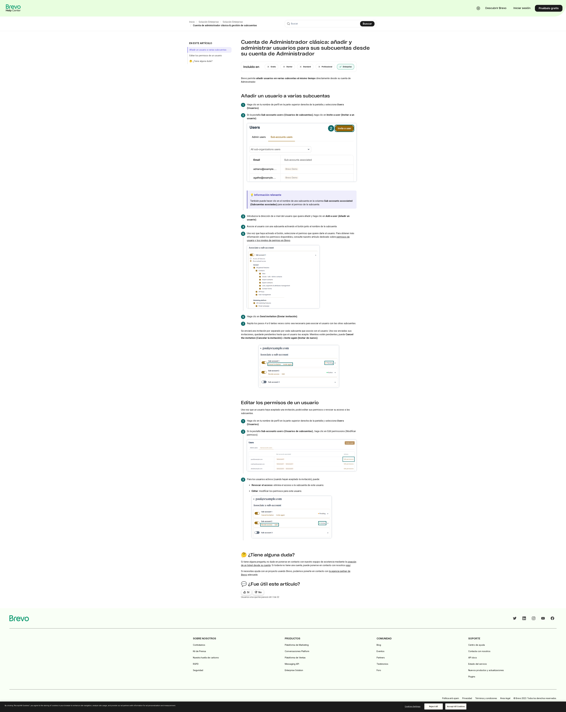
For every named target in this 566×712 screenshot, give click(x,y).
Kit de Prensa (199, 651)
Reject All (433, 706)
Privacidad (467, 698)
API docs (472, 657)
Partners (381, 657)
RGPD (196, 664)
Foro (379, 670)
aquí (348, 565)
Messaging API (292, 664)
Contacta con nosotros (479, 651)
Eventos (380, 651)
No (260, 592)
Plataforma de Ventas (295, 657)
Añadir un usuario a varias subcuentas (207, 49)
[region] (283, 707)
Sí (248, 592)
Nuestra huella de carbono (206, 657)
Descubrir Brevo (495, 8)
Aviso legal (505, 698)
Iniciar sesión (522, 8)
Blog (379, 645)
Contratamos (199, 645)
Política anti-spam (450, 698)
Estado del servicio (477, 664)
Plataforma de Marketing (297, 645)
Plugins (471, 676)
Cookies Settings (412, 706)
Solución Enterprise (209, 21)
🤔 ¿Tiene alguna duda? (201, 61)
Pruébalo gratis (549, 8)
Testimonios (382, 664)
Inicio (192, 21)
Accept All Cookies (456, 706)
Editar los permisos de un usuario (205, 55)
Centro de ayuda (476, 645)
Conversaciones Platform (297, 651)
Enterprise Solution (294, 670)
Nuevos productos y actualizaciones (486, 670)
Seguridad (198, 670)
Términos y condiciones (486, 698)
